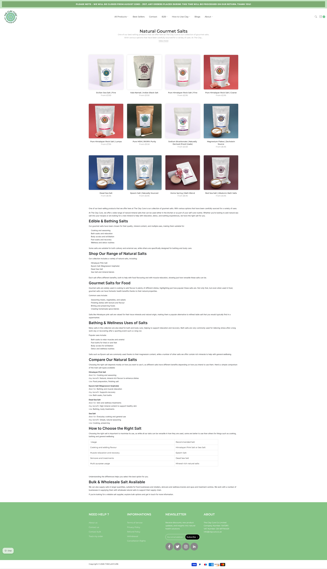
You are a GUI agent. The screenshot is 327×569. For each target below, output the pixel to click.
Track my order (96, 536)
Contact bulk (95, 531)
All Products (120, 16)
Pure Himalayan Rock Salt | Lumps (106, 141)
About (208, 16)
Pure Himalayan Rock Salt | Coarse (221, 92)
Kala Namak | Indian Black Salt (144, 92)
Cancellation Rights (136, 541)
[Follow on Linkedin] (194, 546)
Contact (153, 16)
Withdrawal (132, 536)
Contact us (94, 527)
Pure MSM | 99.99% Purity (144, 141)
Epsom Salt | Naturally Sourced (144, 193)
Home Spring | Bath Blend (182, 193)
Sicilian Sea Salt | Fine (106, 92)
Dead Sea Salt (106, 193)
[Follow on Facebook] (169, 546)
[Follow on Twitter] (177, 546)
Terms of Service (134, 522)
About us (93, 522)
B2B (164, 16)
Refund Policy (133, 531)
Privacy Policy (133, 527)
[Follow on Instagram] (186, 546)
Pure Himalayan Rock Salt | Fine (182, 92)
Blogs (197, 16)
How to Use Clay (180, 16)
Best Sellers (139, 16)
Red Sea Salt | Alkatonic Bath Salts (221, 193)
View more (163, 41)
